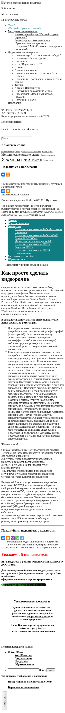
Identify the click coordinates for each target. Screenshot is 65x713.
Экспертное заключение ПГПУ (32, 244)
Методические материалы (23, 31)
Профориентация (48, 155)
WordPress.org (23, 655)
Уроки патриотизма (21, 159)
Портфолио (14, 102)
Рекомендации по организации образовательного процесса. (32, 42)
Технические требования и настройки (24, 676)
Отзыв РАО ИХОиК (26, 238)
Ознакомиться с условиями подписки (23, 584)
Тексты (19, 85)
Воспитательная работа (10, 151)
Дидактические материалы (23, 52)
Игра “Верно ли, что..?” (28, 64)
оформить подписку (13, 579)
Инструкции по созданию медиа (33, 90)
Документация (23, 658)
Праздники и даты (25, 99)
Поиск (42, 670)
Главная (12, 220)
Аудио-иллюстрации (26, 70)
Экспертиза (14, 226)
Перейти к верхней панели (17, 646)
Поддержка (21, 661)
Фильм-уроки (47, 160)
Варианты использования (23, 687)
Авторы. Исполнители (27, 88)
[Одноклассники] (8, 175)
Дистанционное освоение (31, 151)
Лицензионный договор (15, 194)
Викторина (21, 61)
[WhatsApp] (17, 538)
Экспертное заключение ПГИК (32, 250)
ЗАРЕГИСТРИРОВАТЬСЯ (16, 110)
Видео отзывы (23, 253)
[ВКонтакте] (3, 175)
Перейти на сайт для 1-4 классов (19, 129)
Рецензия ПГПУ (24, 247)
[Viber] (13, 538)
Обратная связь (16, 259)
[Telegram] (22, 538)
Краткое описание (18, 223)
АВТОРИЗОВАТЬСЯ (13, 113)
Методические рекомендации (20, 154)
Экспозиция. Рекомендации (30, 58)
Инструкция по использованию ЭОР (30, 681)
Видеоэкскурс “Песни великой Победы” (38, 55)
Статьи (19, 67)
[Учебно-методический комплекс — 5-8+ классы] (21, 2)
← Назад (6, 264)
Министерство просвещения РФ (33, 241)
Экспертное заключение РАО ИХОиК (36, 235)
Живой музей (47, 151)
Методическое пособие (21, 256)
